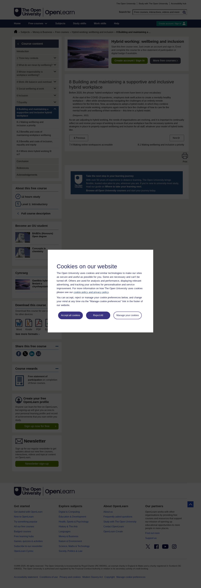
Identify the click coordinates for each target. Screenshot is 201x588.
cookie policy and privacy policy (91, 292)
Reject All (98, 315)
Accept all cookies (70, 315)
